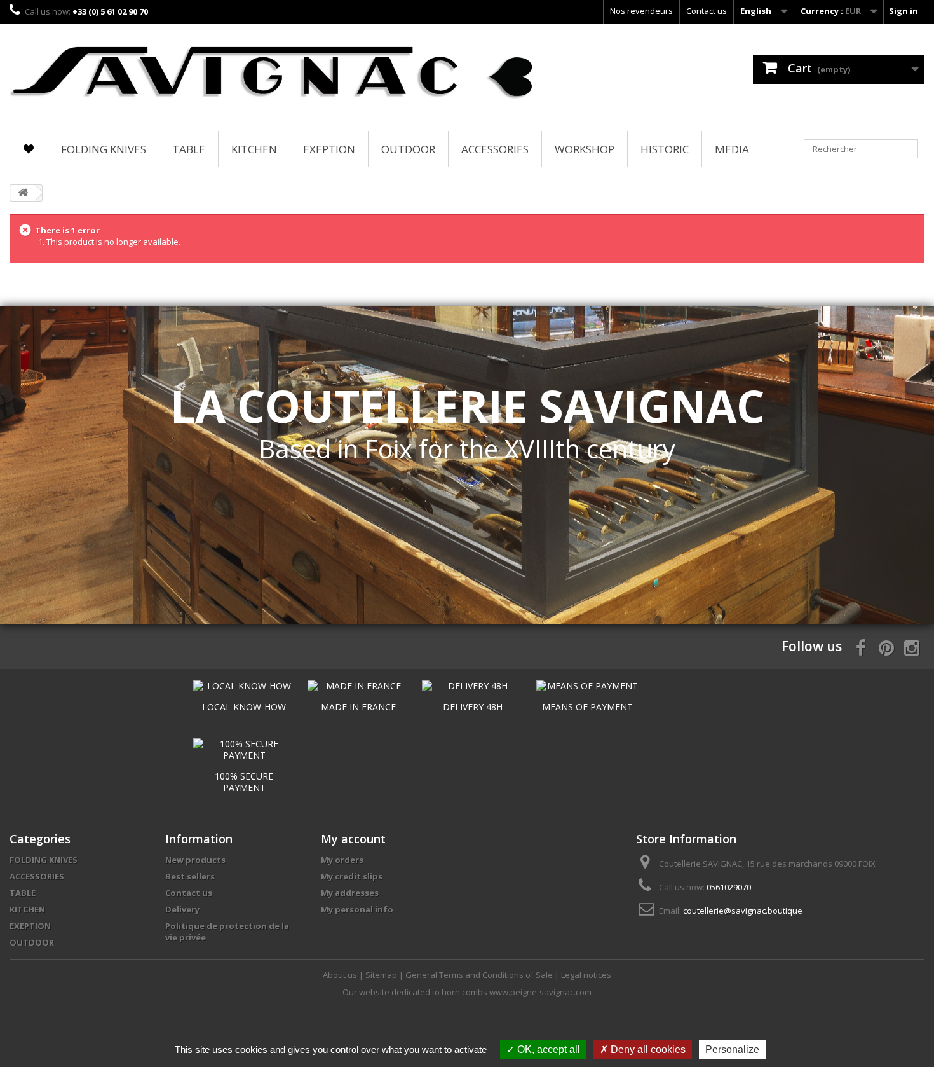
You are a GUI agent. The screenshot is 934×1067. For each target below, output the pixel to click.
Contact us (706, 11)
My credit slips (351, 876)
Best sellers (190, 876)
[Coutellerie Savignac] (272, 74)
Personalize (732, 1049)
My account (353, 838)
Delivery (182, 909)
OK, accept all (547, 1049)
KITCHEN (254, 149)
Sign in (903, 11)
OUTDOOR (408, 149)
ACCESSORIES (495, 149)
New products (195, 859)
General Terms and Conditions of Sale (480, 975)
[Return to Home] (23, 193)
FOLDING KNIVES (103, 149)
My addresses (350, 892)
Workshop (584, 149)
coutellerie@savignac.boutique (742, 910)
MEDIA (732, 149)
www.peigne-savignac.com (540, 992)
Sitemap (382, 975)
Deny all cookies (647, 1049)
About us (341, 975)
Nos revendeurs (641, 11)
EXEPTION (329, 149)
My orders (342, 859)
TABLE (188, 149)
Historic (664, 149)
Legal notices (586, 975)
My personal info (357, 909)
